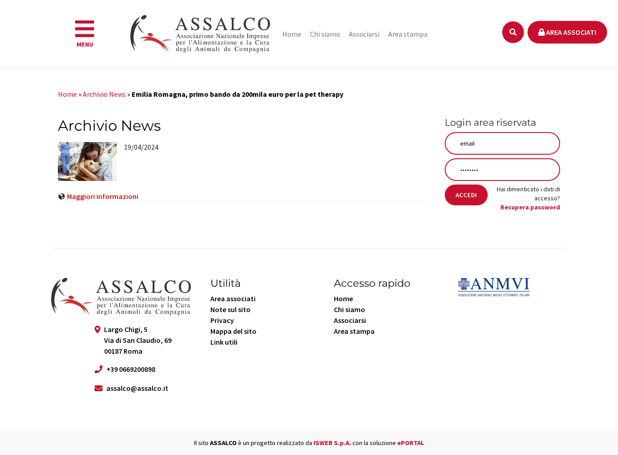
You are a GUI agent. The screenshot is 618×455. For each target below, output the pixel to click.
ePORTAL (410, 443)
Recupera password (530, 207)
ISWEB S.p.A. (332, 443)
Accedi (466, 195)
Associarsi (364, 33)
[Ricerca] (513, 32)
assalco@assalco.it (137, 388)
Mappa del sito (233, 331)
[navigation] (84, 34)
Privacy (222, 320)
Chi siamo (325, 33)
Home (291, 33)
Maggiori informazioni (102, 196)
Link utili (224, 341)
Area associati (570, 32)
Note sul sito (230, 309)
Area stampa (408, 33)
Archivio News (104, 94)
